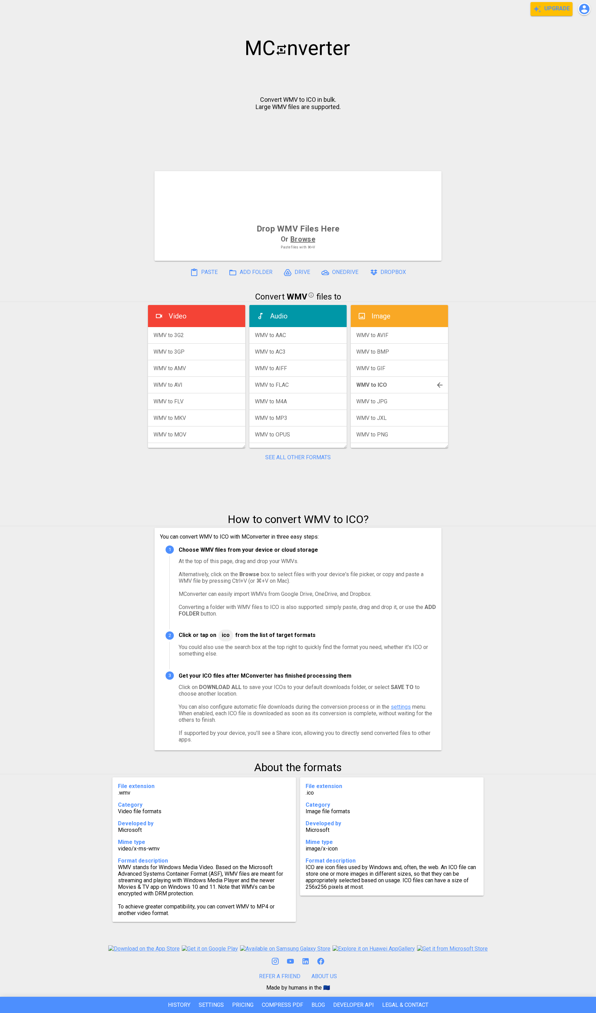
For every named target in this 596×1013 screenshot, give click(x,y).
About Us (324, 976)
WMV (297, 297)
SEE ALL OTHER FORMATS (298, 457)
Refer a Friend (279, 976)
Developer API (353, 1005)
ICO (226, 635)
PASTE (209, 272)
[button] (584, 9)
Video (178, 316)
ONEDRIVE (344, 272)
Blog (318, 1005)
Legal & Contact (405, 1005)
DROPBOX (392, 272)
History (179, 1005)
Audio (279, 316)
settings (401, 707)
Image (380, 316)
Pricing (243, 1005)
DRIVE (301, 272)
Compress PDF (282, 1005)
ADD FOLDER (255, 272)
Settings (211, 1005)
